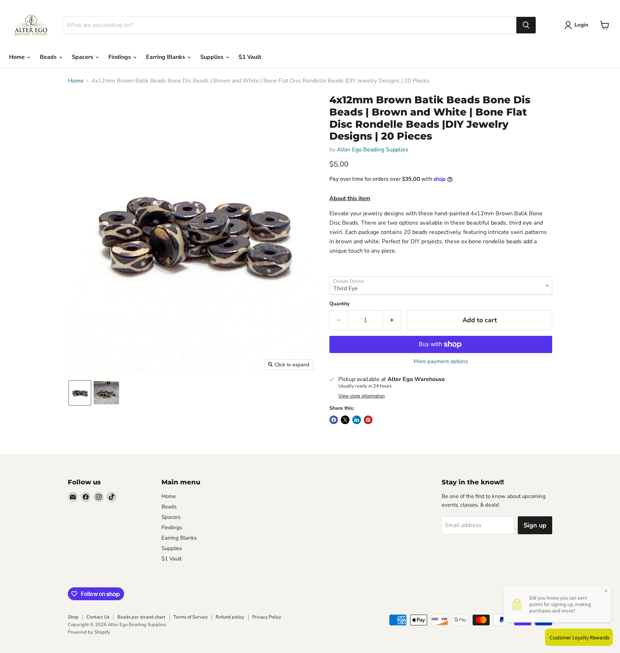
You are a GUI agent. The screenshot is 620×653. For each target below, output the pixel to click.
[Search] (526, 25)
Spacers (83, 57)
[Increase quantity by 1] (392, 320)
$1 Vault (250, 57)
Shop (73, 617)
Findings (120, 57)
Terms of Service (190, 617)
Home (17, 57)
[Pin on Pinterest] (368, 419)
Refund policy (230, 617)
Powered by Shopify (89, 632)
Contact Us (97, 617)
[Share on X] (345, 419)
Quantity (339, 304)
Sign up (534, 525)
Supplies (212, 57)
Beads (49, 57)
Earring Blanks (166, 57)
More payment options (441, 361)
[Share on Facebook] (333, 419)
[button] (80, 393)
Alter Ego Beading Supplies (372, 150)
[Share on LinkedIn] (356, 419)
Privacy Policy (266, 617)
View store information (361, 396)
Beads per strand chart (141, 617)
